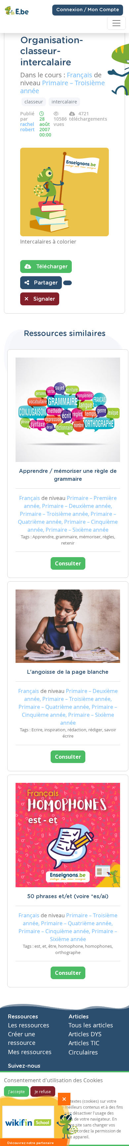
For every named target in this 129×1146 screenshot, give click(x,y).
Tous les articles (90, 1025)
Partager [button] (45, 283)
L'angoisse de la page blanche (67, 672)
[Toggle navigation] (116, 23)
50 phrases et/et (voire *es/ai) (67, 896)
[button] (67, 283)
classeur (33, 101)
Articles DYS (85, 1034)
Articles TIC (83, 1043)
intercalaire (64, 101)
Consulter (68, 563)
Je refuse (43, 1091)
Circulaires (83, 1052)
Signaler (43, 299)
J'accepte (16, 1091)
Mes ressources (30, 1052)
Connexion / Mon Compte (87, 10)
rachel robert (27, 127)
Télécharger (50, 266)
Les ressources (28, 1025)
